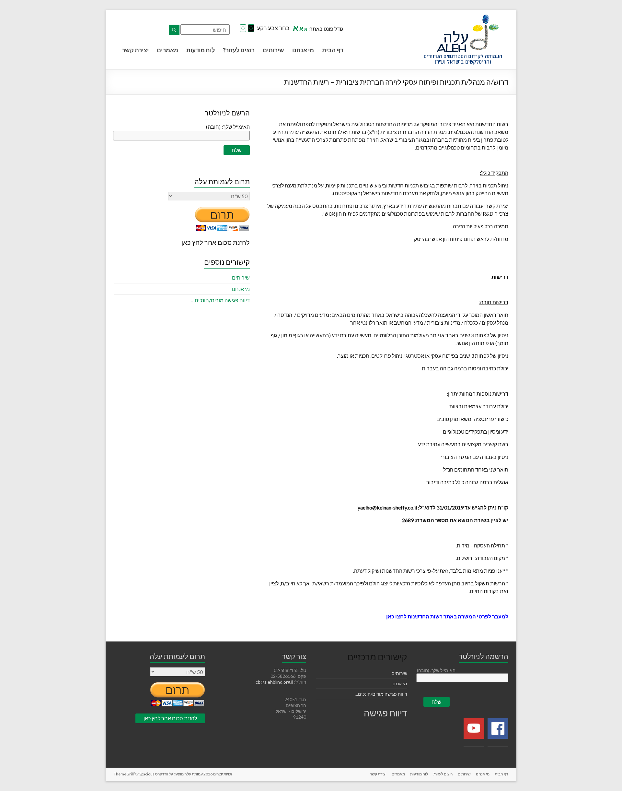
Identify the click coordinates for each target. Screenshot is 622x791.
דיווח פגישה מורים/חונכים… (220, 300)
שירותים (273, 50)
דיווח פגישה (385, 712)
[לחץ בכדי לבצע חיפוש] (174, 30)
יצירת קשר (135, 50)
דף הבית (332, 50)
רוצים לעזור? (239, 50)
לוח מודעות (200, 50)
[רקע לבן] (243, 28)
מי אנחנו (303, 50)
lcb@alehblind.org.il (274, 682)
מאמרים (167, 50)
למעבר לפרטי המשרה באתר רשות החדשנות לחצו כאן (447, 616)
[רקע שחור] (251, 28)
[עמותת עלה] (463, 18)
